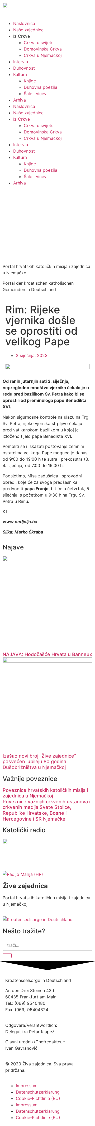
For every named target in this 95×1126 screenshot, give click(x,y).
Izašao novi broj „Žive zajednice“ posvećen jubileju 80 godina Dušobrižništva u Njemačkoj (39, 761)
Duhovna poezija (40, 87)
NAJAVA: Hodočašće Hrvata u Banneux (47, 654)
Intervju (20, 61)
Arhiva (19, 100)
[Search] (7, 955)
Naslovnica (24, 23)
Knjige (30, 80)
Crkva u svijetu (39, 42)
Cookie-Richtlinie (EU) (38, 1098)
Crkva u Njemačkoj (43, 55)
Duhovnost (24, 68)
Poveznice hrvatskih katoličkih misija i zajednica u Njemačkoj (45, 793)
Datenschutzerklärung (38, 1092)
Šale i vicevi (36, 93)
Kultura (20, 74)
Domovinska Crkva (43, 49)
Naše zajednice (28, 29)
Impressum (26, 1085)
